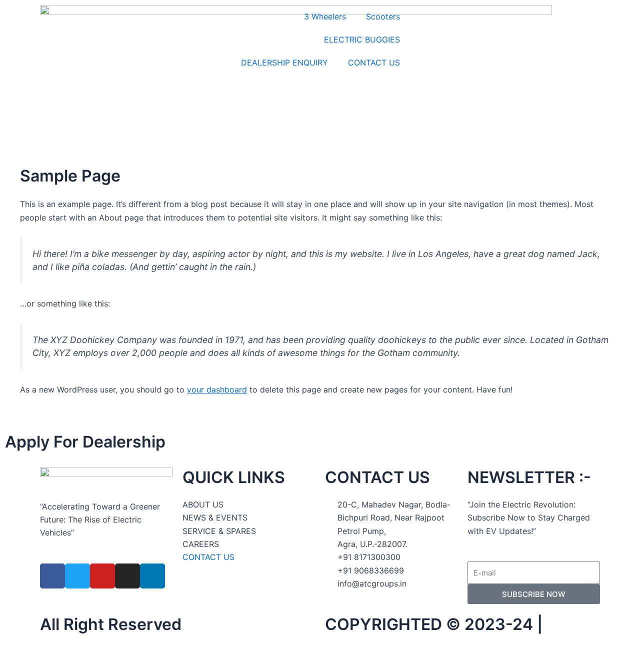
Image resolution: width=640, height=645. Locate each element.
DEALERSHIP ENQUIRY (284, 63)
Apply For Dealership (85, 442)
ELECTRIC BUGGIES (362, 39)
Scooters (383, 17)
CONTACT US (374, 63)
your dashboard (217, 389)
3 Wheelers (325, 17)
